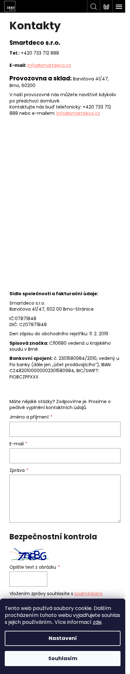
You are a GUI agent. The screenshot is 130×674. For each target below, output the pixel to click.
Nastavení (63, 638)
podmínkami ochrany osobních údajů (56, 596)
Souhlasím (62, 658)
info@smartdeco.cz (49, 65)
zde (97, 622)
